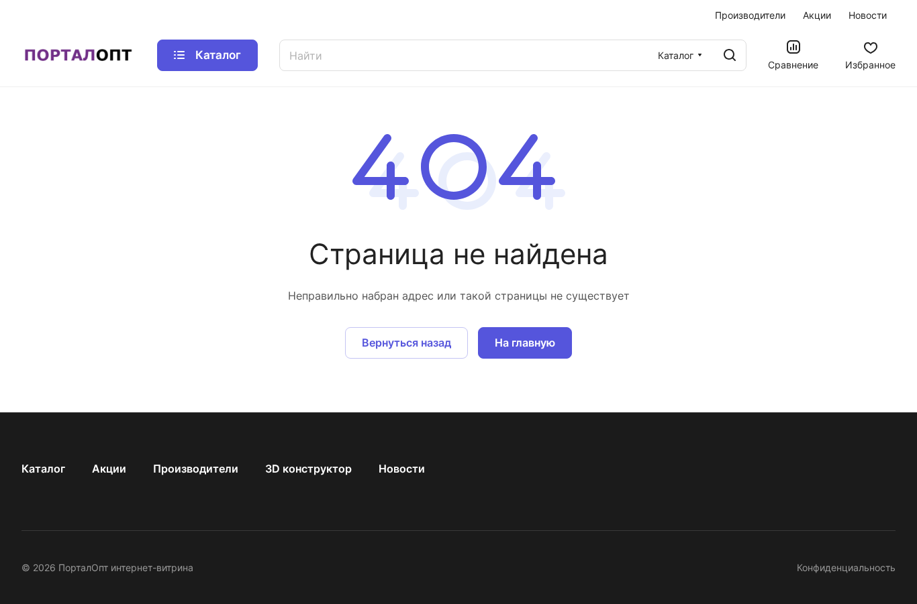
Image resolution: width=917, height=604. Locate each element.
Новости (402, 468)
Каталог (43, 468)
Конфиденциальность (846, 567)
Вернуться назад (406, 342)
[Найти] (729, 55)
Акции (109, 468)
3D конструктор (308, 468)
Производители (195, 468)
